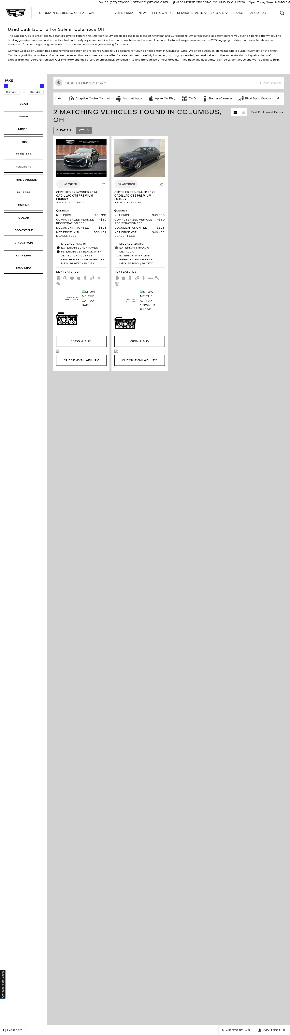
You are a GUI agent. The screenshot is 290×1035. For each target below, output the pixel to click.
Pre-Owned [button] (161, 13)
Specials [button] (217, 13)
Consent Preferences (2, 984)
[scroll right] (278, 98)
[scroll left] (59, 98)
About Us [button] (258, 13)
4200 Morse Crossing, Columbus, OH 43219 (210, 2)
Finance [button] (237, 13)
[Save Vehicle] (104, 185)
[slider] (6, 86)
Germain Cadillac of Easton (66, 13)
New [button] (143, 13)
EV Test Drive (124, 13)
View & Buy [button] (81, 341)
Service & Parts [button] (190, 13)
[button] (282, 13)
